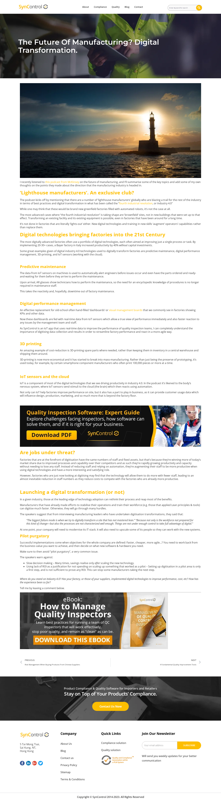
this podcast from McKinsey (62, 182)
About (85, 6)
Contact (138, 6)
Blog (127, 6)
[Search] (199, 8)
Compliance (100, 6)
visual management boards (125, 310)
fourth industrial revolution (136, 203)
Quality (116, 6)
